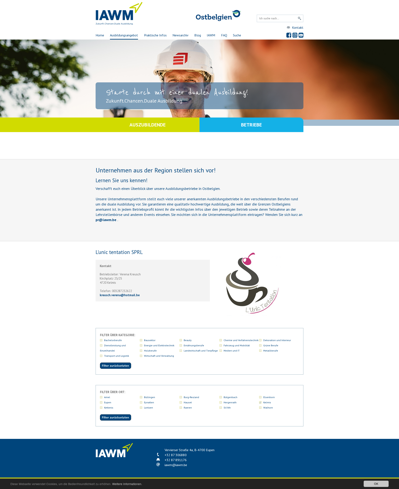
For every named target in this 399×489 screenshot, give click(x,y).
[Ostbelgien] (218, 20)
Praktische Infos (155, 35)
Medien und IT (232, 350)
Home (100, 35)
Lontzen (148, 407)
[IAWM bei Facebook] (288, 35)
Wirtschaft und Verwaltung (159, 355)
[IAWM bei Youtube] (300, 35)
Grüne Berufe (270, 345)
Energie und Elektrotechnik (159, 345)
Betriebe (251, 124)
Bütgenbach (230, 397)
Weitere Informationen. (127, 484)
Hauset (188, 402)
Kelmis (267, 402)
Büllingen (149, 397)
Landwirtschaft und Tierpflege (201, 350)
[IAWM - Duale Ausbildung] (119, 23)
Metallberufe (270, 350)
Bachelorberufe (113, 340)
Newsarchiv (180, 35)
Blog (197, 35)
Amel (107, 397)
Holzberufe (150, 350)
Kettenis (108, 407)
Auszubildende (147, 124)
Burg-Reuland (191, 397)
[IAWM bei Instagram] (294, 35)
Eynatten (149, 402)
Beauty (188, 340)
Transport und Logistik (116, 355)
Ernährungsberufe (194, 345)
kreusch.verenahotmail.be (120, 295)
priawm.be (106, 219)
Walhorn (268, 407)
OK (376, 484)
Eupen (107, 402)
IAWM (211, 35)
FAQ (224, 35)
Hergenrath (230, 402)
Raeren (188, 407)
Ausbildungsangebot (124, 35)
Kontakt (297, 27)
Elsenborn (269, 397)
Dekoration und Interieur (277, 340)
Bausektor (149, 340)
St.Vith (227, 407)
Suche (237, 35)
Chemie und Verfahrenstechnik (241, 340)
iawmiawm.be (176, 465)
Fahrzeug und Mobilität (237, 345)
